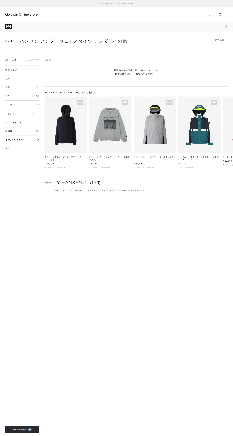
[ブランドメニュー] (226, 27)
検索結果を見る (22, 429)
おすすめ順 (218, 39)
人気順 (207, 50)
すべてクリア (33, 60)
